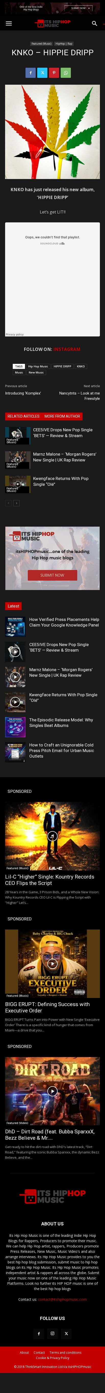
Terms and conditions (65, 1352)
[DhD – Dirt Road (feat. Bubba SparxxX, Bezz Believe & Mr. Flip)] (52, 1091)
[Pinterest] (54, 73)
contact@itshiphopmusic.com (62, 1299)
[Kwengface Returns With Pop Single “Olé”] (18, 484)
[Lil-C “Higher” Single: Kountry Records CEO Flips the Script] (52, 836)
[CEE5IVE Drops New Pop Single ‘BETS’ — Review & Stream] (18, 435)
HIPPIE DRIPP (62, 366)
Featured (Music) (41, 43)
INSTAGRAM (67, 349)
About (24, 1352)
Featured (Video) (17, 1123)
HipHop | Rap (64, 43)
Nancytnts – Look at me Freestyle (79, 396)
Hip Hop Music (38, 366)
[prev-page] (8, 503)
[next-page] (16, 503)
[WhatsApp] (66, 73)
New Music (36, 372)
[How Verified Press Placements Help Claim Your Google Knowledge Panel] (15, 627)
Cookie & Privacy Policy (52, 1358)
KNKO (81, 366)
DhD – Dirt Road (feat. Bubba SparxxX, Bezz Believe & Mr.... (50, 1135)
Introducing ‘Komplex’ (23, 393)
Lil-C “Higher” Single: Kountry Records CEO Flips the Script (49, 880)
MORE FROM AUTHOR (62, 416)
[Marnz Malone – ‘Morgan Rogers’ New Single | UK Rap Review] (18, 460)
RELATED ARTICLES (24, 416)
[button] (9, 23)
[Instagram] (52, 1334)
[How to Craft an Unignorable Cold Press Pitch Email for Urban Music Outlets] (15, 752)
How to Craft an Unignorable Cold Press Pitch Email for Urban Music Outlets (61, 750)
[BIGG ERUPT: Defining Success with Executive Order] (52, 964)
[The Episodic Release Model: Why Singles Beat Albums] (15, 727)
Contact (39, 1352)
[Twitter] (42, 73)
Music (19, 372)
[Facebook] (30, 73)
